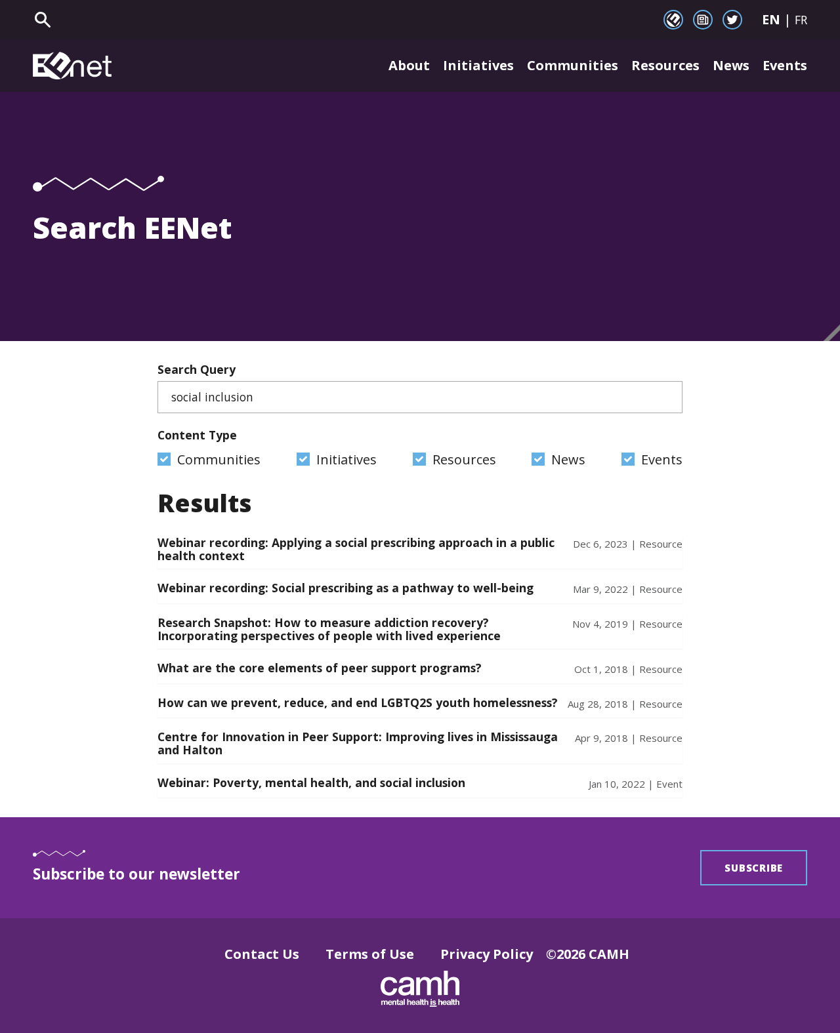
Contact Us (261, 954)
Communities (572, 65)
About (409, 65)
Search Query (197, 369)
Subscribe (753, 867)
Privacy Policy (486, 954)
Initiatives (478, 65)
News (731, 65)
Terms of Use (370, 954)
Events (785, 65)
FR (801, 20)
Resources (665, 65)
